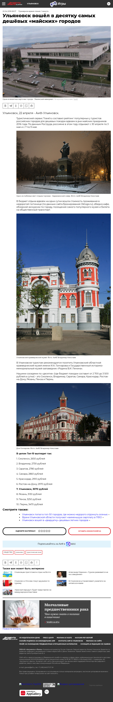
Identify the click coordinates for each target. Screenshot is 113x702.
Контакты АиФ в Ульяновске (70, 641)
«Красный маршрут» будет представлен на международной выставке (32, 591)
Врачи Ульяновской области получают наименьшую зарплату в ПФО (62, 517)
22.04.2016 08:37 (9, 11)
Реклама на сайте (94, 641)
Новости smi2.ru (12, 628)
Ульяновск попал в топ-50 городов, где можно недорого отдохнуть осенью (65, 514)
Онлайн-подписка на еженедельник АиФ (37, 641)
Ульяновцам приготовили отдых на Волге (32, 572)
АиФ (76, 99)
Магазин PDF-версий (84, 638)
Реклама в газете (64, 638)
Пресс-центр (48, 638)
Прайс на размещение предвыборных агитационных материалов (48, 644)
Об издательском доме (29, 638)
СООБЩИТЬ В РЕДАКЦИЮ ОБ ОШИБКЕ (95, 644)
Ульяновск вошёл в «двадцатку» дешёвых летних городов (55, 520)
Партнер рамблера (95, 685)
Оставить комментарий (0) (89, 531)
